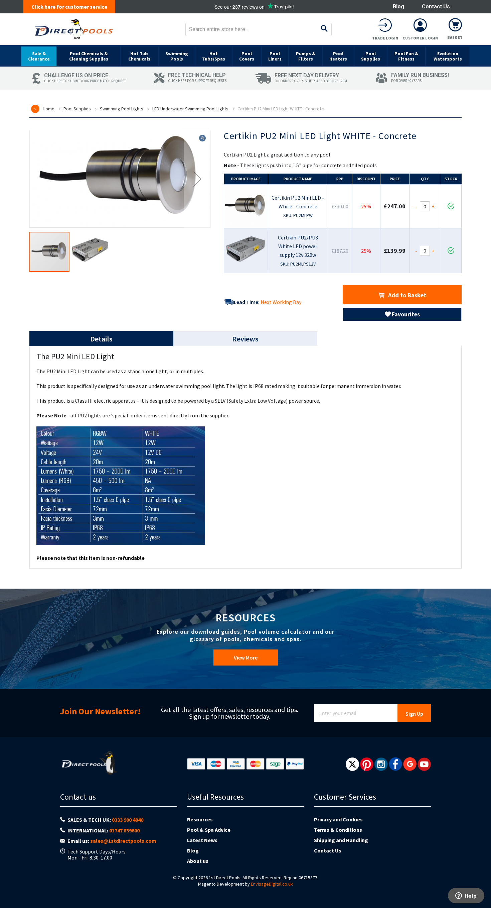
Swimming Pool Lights (121, 109)
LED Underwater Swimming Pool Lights (190, 109)
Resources (200, 819)
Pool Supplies (77, 109)
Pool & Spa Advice (208, 829)
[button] (197, 179)
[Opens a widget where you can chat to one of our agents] (466, 896)
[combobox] (258, 29)
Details (101, 338)
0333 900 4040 (127, 819)
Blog (398, 6)
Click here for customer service (69, 6)
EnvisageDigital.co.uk (272, 884)
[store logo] (74, 29)
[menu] (245, 56)
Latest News (202, 840)
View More (246, 657)
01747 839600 (124, 830)
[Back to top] (480, 886)
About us (197, 860)
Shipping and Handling (341, 840)
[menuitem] (39, 56)
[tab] (101, 338)
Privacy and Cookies (338, 819)
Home (48, 109)
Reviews (245, 338)
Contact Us (436, 6)
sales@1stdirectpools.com (123, 840)
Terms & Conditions (338, 829)
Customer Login (420, 37)
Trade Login (385, 37)
